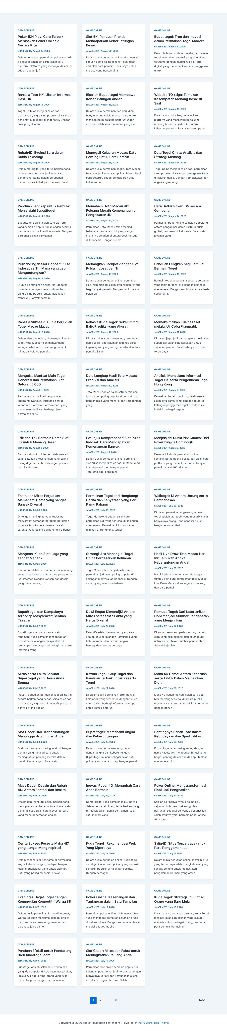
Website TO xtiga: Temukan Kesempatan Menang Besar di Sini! (178, 99)
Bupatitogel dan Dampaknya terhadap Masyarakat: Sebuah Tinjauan (42, 616)
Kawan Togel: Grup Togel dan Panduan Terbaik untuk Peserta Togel (111, 678)
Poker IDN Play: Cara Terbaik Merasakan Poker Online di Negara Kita (40, 41)
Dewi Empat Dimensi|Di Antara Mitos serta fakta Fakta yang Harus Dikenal (110, 616)
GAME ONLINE (26, 30)
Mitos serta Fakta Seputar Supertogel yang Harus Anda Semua (41, 678)
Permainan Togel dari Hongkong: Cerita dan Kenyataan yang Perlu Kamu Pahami (112, 500)
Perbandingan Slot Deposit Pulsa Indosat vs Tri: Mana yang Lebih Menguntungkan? (44, 268)
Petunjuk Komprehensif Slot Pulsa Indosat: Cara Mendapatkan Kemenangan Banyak (113, 442)
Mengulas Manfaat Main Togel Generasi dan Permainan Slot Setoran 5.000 (41, 380)
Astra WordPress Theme (153, 1022)
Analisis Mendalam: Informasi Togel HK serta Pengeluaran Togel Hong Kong (181, 380)
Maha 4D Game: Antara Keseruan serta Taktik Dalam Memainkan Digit (180, 678)
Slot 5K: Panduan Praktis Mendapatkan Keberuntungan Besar (110, 41)
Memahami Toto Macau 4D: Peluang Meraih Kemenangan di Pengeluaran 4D (111, 210)
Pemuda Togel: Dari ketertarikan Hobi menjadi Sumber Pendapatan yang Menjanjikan (181, 616)
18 (115, 1000)
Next (204, 1000)
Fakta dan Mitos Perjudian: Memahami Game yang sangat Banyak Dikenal (42, 500)
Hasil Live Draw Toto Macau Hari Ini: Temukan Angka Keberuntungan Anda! (179, 558)
